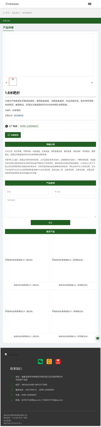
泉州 (20, 418)
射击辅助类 (27, 13)
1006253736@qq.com (52, 400)
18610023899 (27, 384)
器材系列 (15, 13)
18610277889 (41, 384)
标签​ (26, 418)
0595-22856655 (29, 126)
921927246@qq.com (31, 400)
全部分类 (6, 21)
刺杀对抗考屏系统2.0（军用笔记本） (74, 336)
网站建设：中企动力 (11, 418)
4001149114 (31, 390)
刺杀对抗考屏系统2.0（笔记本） (27, 336)
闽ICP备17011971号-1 (13, 423)
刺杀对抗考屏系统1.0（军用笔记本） (74, 285)
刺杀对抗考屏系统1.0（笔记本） (27, 285)
